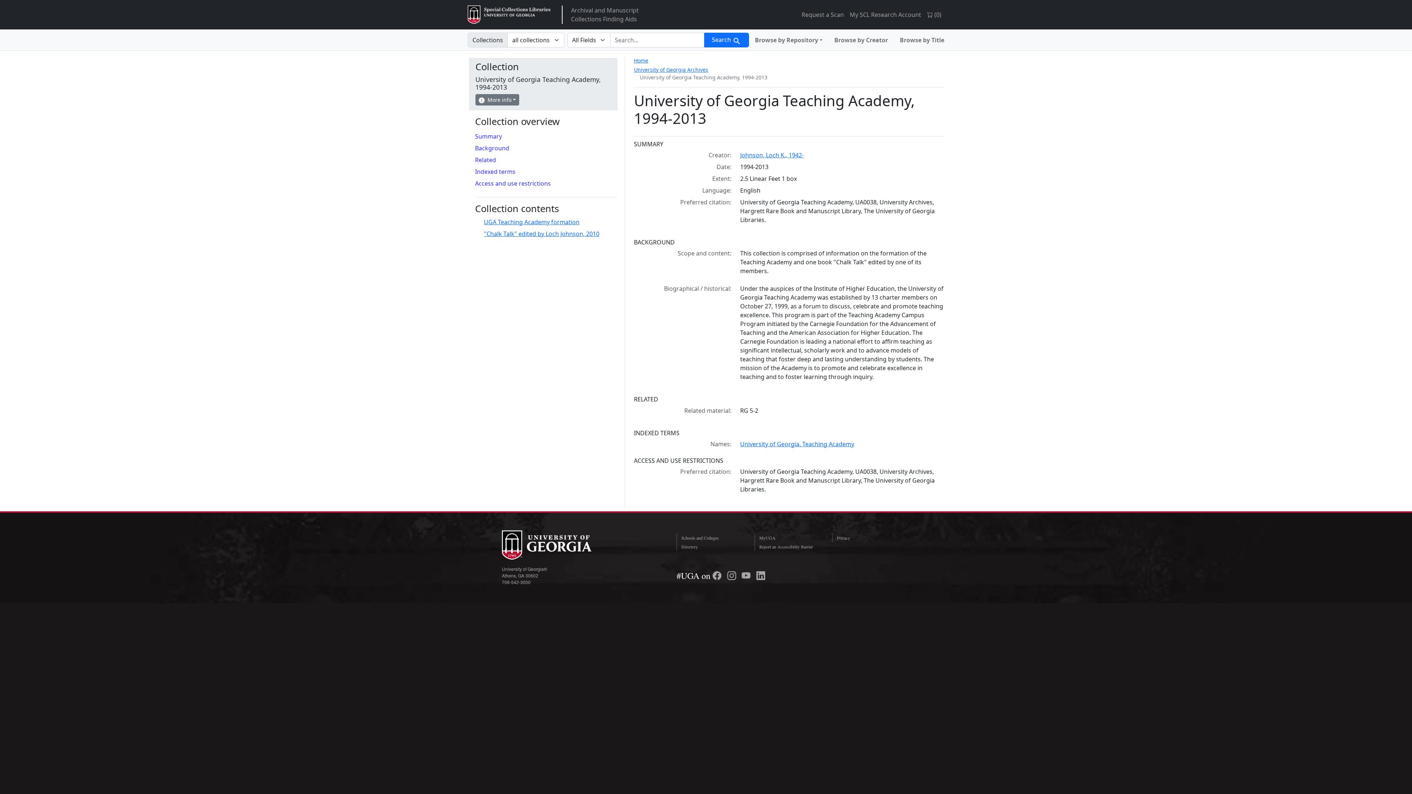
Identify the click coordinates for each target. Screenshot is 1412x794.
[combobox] (657, 40)
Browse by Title (922, 40)
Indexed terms (495, 172)
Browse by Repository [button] (786, 40)
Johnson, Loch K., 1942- (772, 155)
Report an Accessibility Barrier (786, 547)
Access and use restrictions (513, 183)
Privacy (843, 538)
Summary (488, 136)
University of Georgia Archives (671, 69)
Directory (689, 547)
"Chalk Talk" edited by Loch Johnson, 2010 (541, 234)
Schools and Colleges (700, 538)
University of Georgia (557, 545)
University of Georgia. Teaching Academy (797, 444)
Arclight (509, 15)
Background (492, 148)
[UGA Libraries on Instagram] (732, 576)
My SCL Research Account (885, 15)
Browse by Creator (861, 40)
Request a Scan (823, 15)
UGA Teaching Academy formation (532, 222)
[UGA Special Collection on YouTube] (747, 576)
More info (499, 99)
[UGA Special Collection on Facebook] (718, 576)
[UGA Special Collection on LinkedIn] (760, 576)
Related (485, 160)
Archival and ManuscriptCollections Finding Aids (605, 14)
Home (641, 60)
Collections (488, 40)
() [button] (937, 15)
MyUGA (767, 538)
